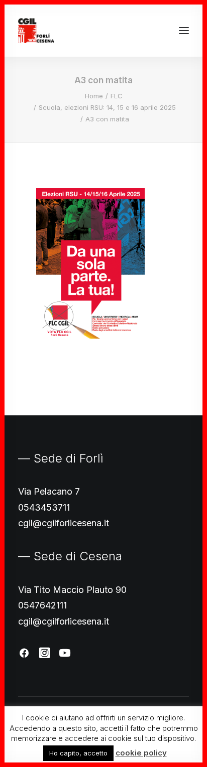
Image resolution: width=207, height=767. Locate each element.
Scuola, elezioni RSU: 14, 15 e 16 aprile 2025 (107, 107)
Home (94, 96)
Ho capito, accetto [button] (78, 753)
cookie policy (141, 752)
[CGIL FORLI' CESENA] (36, 30)
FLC (117, 96)
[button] (184, 31)
